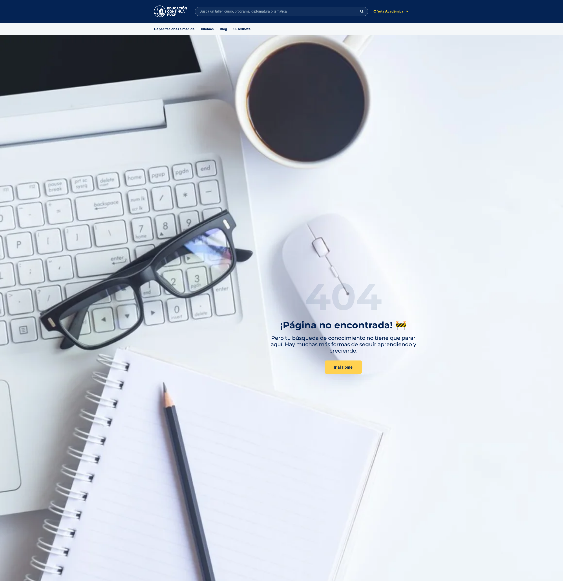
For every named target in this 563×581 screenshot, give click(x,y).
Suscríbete (241, 29)
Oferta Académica (388, 11)
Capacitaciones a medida (174, 29)
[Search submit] (362, 11)
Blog (223, 29)
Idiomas (207, 29)
